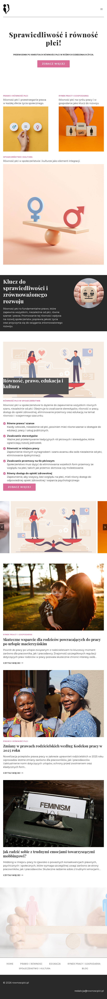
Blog (85, 968)
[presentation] (53, 597)
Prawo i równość (31, 964)
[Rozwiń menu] (101, 9)
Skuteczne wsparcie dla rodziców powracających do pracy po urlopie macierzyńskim (52, 641)
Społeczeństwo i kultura (34, 968)
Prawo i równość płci (15, 741)
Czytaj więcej (13, 663)
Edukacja (55, 964)
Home (10, 964)
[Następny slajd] (105, 527)
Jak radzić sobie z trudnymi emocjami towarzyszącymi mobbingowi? (49, 853)
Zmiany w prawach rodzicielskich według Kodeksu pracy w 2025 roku (52, 748)
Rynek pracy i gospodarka (17, 635)
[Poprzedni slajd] (2, 527)
